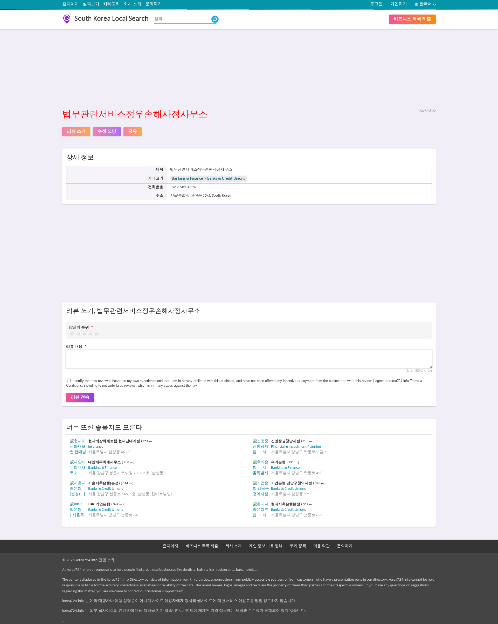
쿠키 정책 (298, 546)
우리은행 (279, 462)
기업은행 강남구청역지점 (292, 483)
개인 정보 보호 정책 (265, 546)
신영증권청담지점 (286, 441)
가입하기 (398, 4)
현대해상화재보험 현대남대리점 (114, 441)
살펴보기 (91, 4)
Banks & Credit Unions (226, 179)
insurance (95, 447)
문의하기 (153, 4)
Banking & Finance (187, 179)
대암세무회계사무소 (105, 462)
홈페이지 (70, 4)
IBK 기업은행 (99, 504)
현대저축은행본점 (286, 504)
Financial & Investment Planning (296, 447)
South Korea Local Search (111, 19)
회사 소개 (132, 4)
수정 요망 (107, 131)
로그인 (376, 4)
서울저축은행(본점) (104, 483)
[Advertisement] (218, 69)
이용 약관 (321, 546)
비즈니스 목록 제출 (412, 19)
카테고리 (111, 4)
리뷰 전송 (80, 397)
